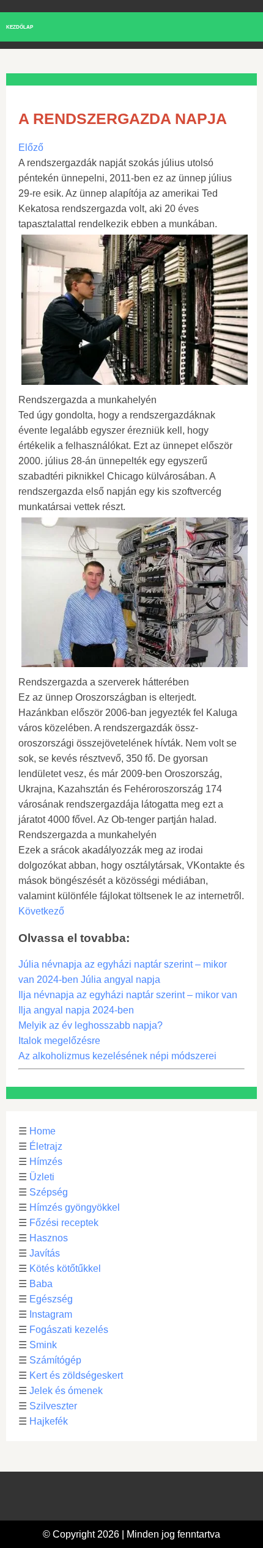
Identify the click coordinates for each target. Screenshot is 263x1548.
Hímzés (45, 1161)
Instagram (50, 1314)
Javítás (44, 1253)
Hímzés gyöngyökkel (74, 1207)
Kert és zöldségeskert (76, 1375)
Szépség (48, 1192)
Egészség (51, 1299)
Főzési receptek (63, 1223)
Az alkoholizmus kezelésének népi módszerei (117, 1056)
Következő (41, 911)
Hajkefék (48, 1421)
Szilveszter (53, 1406)
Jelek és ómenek (66, 1391)
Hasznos (48, 1238)
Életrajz (45, 1146)
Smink (43, 1345)
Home (42, 1131)
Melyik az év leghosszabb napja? (90, 1025)
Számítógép (55, 1360)
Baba (41, 1284)
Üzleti (41, 1177)
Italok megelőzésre (59, 1040)
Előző (30, 147)
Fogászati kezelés (68, 1329)
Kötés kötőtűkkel (65, 1268)
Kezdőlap (19, 27)
